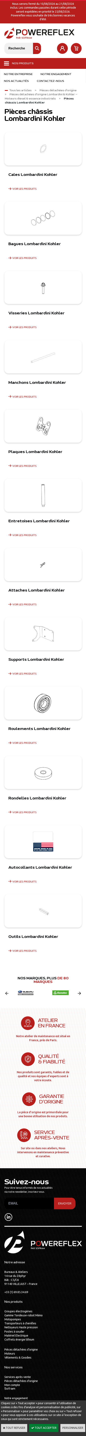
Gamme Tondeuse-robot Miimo (23, 1315)
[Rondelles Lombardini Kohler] (43, 772)
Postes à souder (14, 1331)
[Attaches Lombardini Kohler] (43, 564)
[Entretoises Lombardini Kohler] (43, 495)
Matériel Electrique (16, 1335)
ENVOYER (64, 1203)
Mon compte (12, 1385)
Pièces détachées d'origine (58, 90)
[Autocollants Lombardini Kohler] (43, 841)
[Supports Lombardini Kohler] (43, 633)
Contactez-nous (50, 81)
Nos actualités (16, 81)
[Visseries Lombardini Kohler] (43, 287)
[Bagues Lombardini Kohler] (43, 218)
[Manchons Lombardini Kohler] (43, 356)
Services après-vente (17, 1377)
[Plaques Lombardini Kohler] (43, 426)
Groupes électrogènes (18, 1311)
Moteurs (9, 1353)
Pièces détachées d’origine (21, 1349)
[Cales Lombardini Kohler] (43, 148)
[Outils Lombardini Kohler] (43, 911)
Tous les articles (20, 90)
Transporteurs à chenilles (20, 1323)
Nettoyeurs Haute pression (21, 1327)
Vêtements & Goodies (17, 1357)
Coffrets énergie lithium (19, 1339)
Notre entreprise (18, 74)
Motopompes (12, 1319)
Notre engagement (56, 74)
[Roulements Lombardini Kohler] (43, 703)
